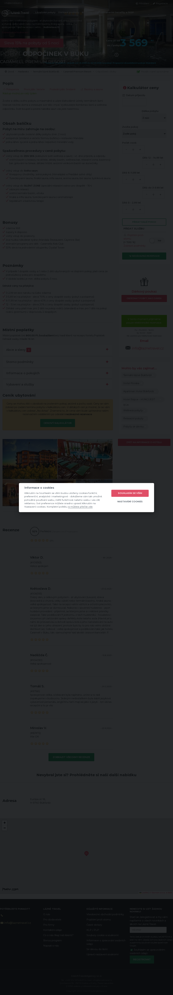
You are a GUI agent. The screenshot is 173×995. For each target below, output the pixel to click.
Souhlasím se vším (130, 493)
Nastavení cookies (130, 501)
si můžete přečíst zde (80, 506)
